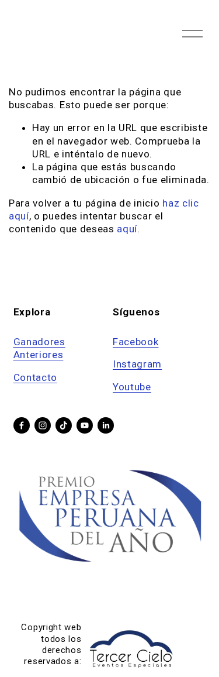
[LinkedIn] (106, 425)
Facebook (135, 342)
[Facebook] (21, 425)
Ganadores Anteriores (39, 348)
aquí (127, 229)
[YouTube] (85, 425)
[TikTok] (63, 425)
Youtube (132, 387)
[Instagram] (42, 425)
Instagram (137, 364)
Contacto (35, 377)
